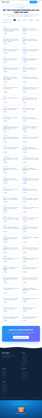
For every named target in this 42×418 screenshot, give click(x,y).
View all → (3, 377)
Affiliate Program (5, 390)
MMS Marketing (24, 357)
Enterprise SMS (4, 385)
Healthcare (4, 372)
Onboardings (5, 22)
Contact (3, 393)
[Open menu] (39, 2)
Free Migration (4, 386)
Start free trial (33, 2)
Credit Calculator (25, 375)
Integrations (24, 364)
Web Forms (24, 362)
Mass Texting (24, 354)
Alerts (10, 22)
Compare (23, 378)
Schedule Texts (24, 359)
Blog (22, 370)
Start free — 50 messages (20, 337)
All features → (24, 365)
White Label (4, 391)
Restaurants (4, 375)
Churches (3, 370)
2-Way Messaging (25, 356)
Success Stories (24, 377)
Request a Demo (4, 388)
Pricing (3, 383)
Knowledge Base (24, 372)
